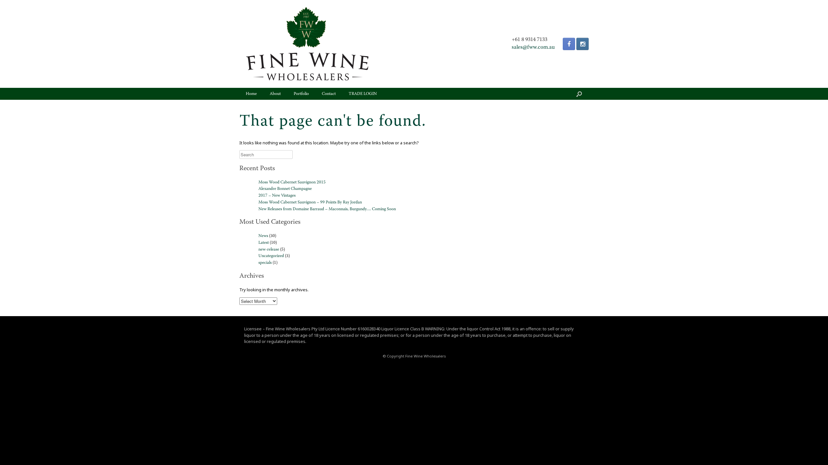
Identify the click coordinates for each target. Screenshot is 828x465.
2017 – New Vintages (277, 195)
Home (251, 94)
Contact (329, 94)
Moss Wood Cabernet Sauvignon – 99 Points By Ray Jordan (310, 202)
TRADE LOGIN (363, 94)
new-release (268, 249)
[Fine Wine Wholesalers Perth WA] (307, 44)
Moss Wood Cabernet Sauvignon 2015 (292, 182)
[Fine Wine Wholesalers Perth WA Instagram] (582, 44)
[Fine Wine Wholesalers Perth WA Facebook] (569, 44)
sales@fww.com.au (533, 47)
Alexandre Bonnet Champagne (285, 189)
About (275, 94)
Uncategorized (271, 256)
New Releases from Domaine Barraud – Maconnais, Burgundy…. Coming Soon (327, 209)
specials (265, 263)
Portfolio (301, 94)
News (263, 236)
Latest (263, 243)
